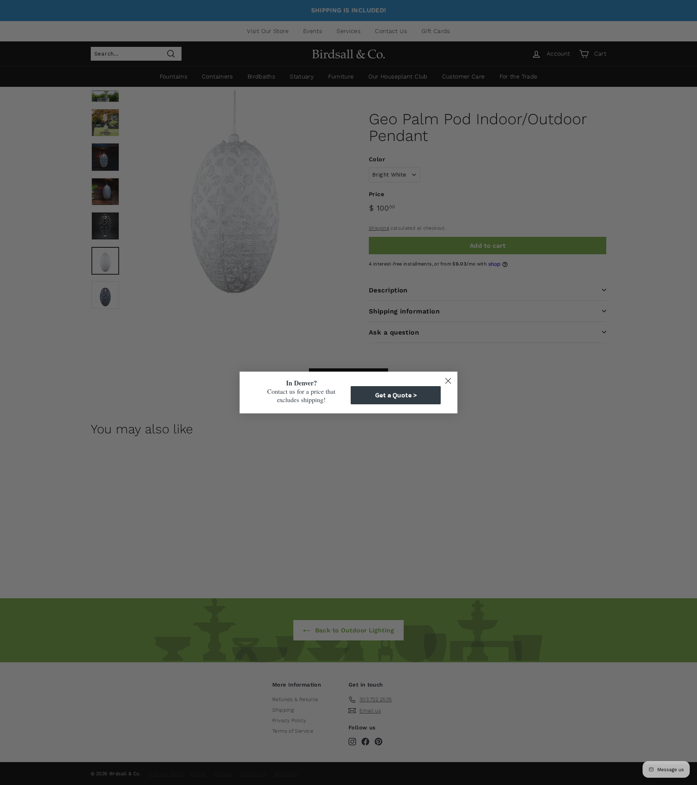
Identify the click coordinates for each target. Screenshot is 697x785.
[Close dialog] (448, 381)
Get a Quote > (396, 395)
